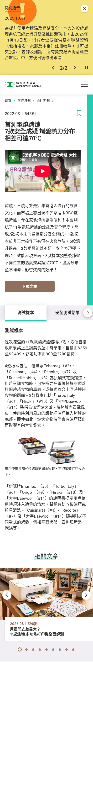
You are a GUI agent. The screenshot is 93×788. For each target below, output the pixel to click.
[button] (53, 68)
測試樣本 (26, 312)
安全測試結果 (67, 312)
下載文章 (29, 286)
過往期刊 (43, 101)
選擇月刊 (24, 101)
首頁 (8, 101)
